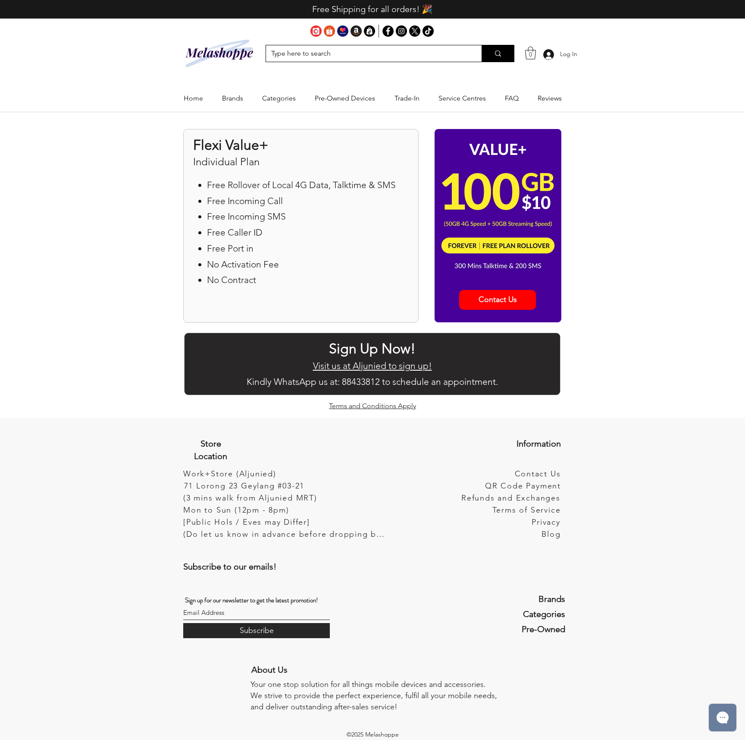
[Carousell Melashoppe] (316, 31)
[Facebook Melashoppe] (388, 31)
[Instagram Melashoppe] (401, 31)
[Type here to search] (498, 53)
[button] (233, 98)
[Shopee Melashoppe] (329, 31)
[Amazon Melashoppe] (356, 31)
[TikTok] (428, 31)
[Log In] (548, 54)
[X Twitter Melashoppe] (414, 31)
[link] (530, 53)
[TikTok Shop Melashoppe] (369, 31)
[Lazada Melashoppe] (342, 31)
